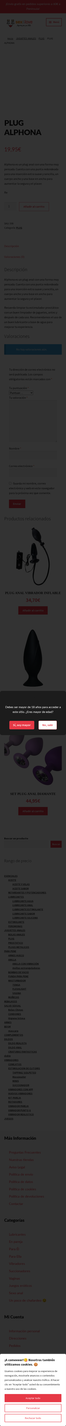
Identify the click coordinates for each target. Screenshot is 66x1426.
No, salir (47, 725)
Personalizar (33, 1408)
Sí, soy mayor (22, 725)
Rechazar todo (33, 1418)
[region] (33, 1390)
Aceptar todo (33, 1398)
